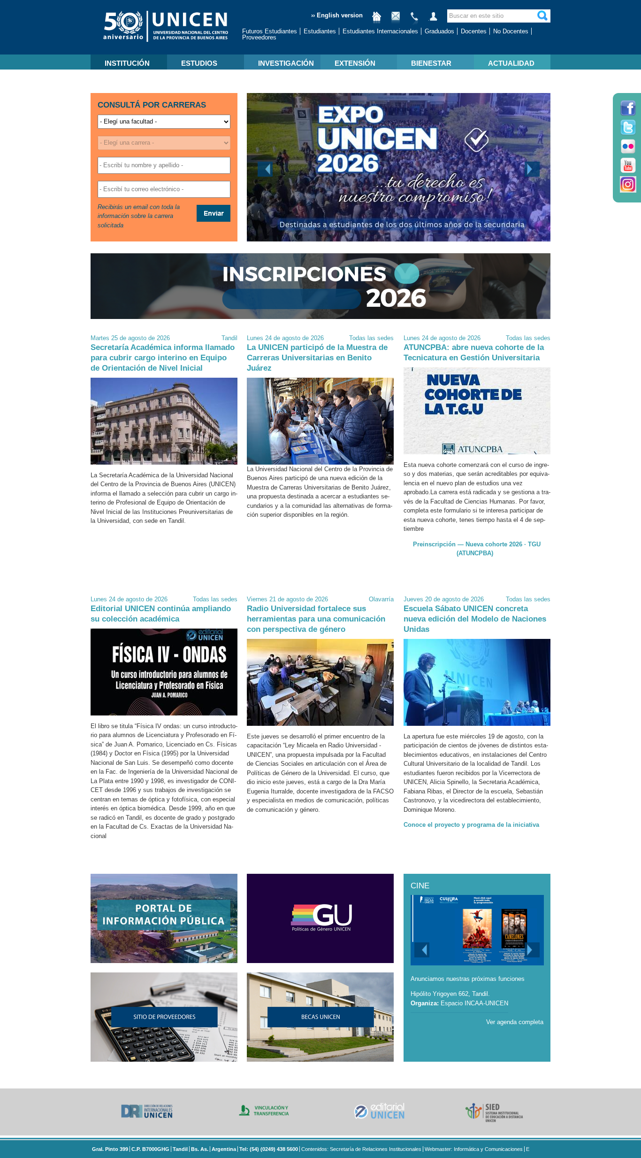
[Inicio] (377, 20)
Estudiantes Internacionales (380, 31)
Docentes (474, 31)
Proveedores (259, 37)
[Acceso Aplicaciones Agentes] (433, 20)
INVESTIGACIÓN (286, 63)
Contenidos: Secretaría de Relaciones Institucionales (361, 1149)
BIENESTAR (431, 63)
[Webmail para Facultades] (395, 20)
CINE (420, 885)
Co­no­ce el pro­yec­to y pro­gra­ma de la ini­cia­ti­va (471, 824)
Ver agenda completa (514, 1022)
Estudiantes (320, 31)
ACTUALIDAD (511, 63)
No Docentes (510, 31)
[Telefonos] (414, 20)
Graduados (439, 31)
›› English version (337, 15)
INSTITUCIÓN (127, 63)
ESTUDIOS (199, 63)
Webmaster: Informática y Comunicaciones (474, 1149)
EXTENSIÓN (355, 63)
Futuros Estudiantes (269, 31)
